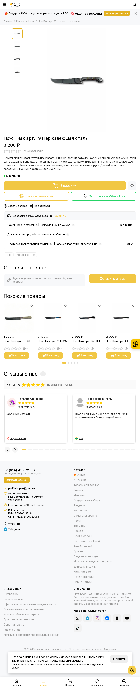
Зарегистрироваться (116, 13)
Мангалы (79, 495)
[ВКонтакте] (107, 618)
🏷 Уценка (80, 479)
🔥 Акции (79, 474)
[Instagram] (97, 618)
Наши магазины (13, 599)
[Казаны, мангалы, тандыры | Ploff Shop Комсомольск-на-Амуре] (14, 4)
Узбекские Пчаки (26, 254)
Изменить (60, 216)
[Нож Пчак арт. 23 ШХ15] (53, 318)
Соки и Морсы (83, 536)
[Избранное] (132, 185)
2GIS (81, 438)
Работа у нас (12, 629)
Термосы (79, 525)
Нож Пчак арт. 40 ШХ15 (120, 341)
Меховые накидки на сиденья (93, 561)
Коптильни (80, 510)
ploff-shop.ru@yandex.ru (23, 488)
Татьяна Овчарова (30, 398)
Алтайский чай (83, 546)
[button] (26, 80)
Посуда (78, 530)
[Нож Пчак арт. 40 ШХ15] (121, 318)
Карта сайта (110, 649)
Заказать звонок (16, 479)
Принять (119, 659)
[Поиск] (134, 4)
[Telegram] (87, 618)
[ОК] (117, 618)
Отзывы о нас (21, 374)
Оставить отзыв (113, 278)
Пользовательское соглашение (24, 609)
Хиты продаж (82, 571)
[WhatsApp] (78, 618)
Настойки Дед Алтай (87, 541)
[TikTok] (78, 628)
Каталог (20, 21)
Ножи (31, 21)
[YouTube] (127, 618)
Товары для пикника (86, 484)
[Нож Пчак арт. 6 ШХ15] (19, 318)
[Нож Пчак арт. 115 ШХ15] (87, 318)
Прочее (78, 551)
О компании (11, 593)
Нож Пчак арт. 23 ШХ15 (52, 341)
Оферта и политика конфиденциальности (30, 604)
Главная (8, 21)
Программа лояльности (19, 619)
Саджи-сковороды (86, 556)
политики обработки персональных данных (31, 634)
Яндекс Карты (18, 438)
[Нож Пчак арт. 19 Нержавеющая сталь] (76, 80)
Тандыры (79, 505)
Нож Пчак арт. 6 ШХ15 (17, 341)
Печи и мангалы (84, 576)
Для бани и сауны (85, 566)
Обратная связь (14, 624)
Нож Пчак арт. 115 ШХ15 (86, 341)
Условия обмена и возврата (21, 614)
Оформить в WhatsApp (107, 196)
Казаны (78, 490)
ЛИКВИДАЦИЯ (83, 581)
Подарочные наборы (87, 500)
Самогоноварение (85, 515)
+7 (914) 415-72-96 (19, 470)
